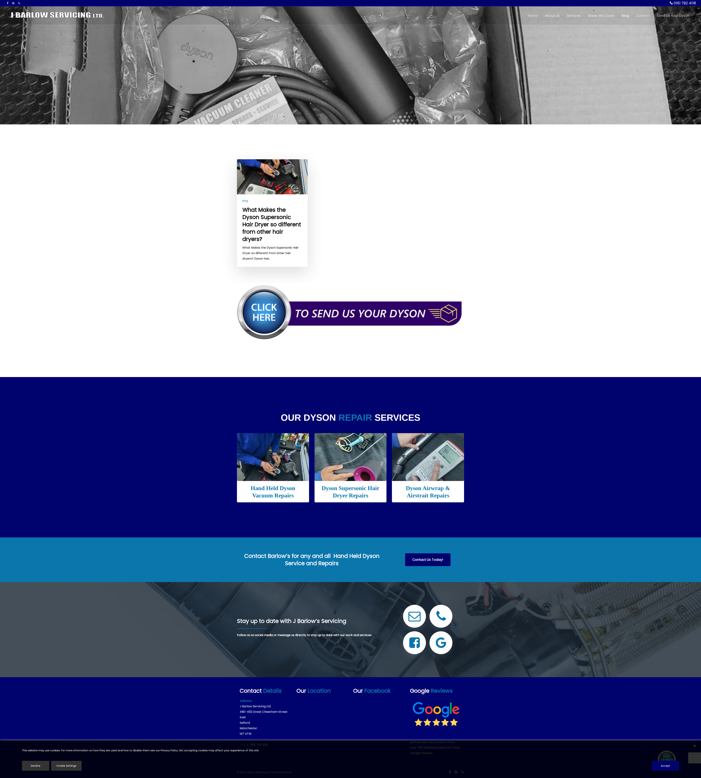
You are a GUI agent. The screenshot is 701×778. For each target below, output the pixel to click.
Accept (665, 766)
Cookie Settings (66, 766)
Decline (35, 766)
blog (245, 201)
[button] (428, 559)
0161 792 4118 (684, 3)
